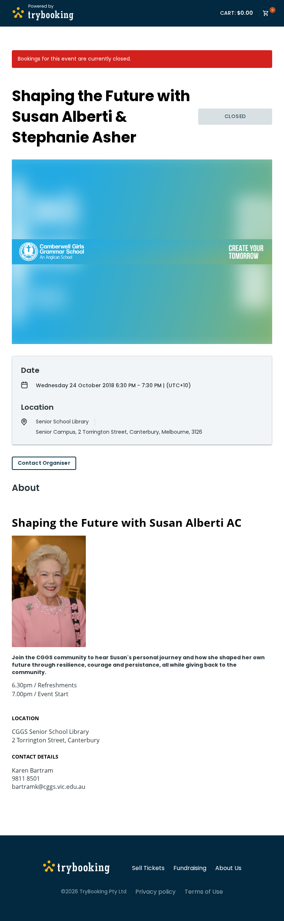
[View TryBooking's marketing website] (76, 868)
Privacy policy (155, 892)
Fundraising (189, 868)
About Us (228, 868)
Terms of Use (204, 892)
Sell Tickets (148, 868)
